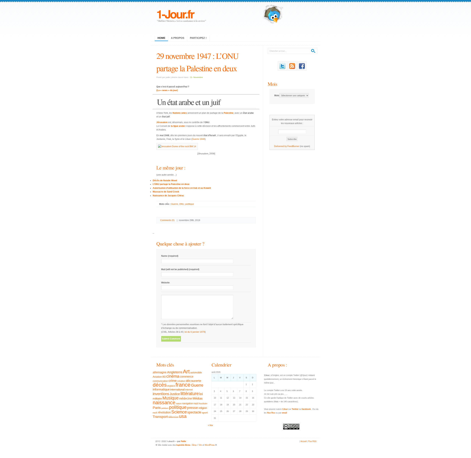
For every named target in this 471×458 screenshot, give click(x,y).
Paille (183, 441)
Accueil (303, 441)
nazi (196, 403)
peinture (165, 408)
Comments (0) (167, 220)
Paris (157, 408)
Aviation (157, 376)
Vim (200, 444)
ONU (181, 204)
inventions (161, 394)
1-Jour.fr (175, 14)
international (177, 389)
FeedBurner (293, 146)
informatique (161, 389)
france (183, 385)
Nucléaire (203, 403)
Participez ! (198, 37)
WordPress (210, 444)
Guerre (174, 204)
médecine (185, 398)
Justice (175, 394)
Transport (160, 417)
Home (161, 37)
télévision (173, 417)
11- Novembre (196, 77)
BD (164, 377)
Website (165, 282)
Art (186, 371)
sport (205, 412)
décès (160, 385)
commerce (186, 376)
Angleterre (174, 372)
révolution (164, 412)
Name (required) (169, 256)
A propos (177, 37)
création (181, 381)
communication (160, 381)
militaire (157, 398)
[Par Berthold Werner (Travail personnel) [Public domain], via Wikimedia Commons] (177, 146)
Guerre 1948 (198, 139)
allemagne (160, 372)
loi (201, 394)
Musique (170, 398)
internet (189, 389)
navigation (187, 403)
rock (155, 412)
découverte (193, 381)
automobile (196, 372)
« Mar (210, 425)
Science (179, 411)
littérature (189, 393)
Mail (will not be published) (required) (180, 269)
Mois (272, 84)
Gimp (194, 444)
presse (192, 408)
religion (203, 407)
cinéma (172, 376)
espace (171, 386)
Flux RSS (312, 441)
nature (179, 403)
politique (189, 204)
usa (183, 416)
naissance (164, 402)
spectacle (194, 412)
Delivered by (280, 146)
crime (173, 381)
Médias (198, 398)
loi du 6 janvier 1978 (195, 332)
